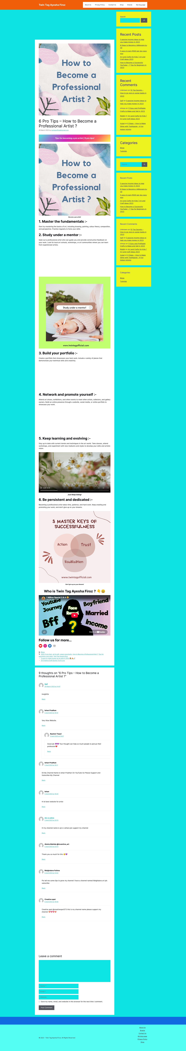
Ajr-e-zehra (49, 818)
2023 (42, 654)
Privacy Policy (100, 5)
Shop (122, 5)
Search (123, 17)
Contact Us (112, 5)
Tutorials (123, 151)
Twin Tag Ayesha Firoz (52, 4)
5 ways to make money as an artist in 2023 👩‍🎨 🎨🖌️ (58, 658)
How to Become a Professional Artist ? (85, 654)
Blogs (43, 652)
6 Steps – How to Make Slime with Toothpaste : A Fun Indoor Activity (133, 126)
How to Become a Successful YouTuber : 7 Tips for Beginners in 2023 (133, 65)
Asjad (122, 123)
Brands (129, 5)
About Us (88, 5)
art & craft (56, 654)
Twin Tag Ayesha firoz (60, 656)
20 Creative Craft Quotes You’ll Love (53, 660)
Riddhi (122, 116)
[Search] (144, 20)
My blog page (140, 5)
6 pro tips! (48, 654)
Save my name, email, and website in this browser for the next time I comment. (72, 1002)
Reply (43, 699)
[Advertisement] (74, 25)
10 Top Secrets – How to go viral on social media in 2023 (133, 93)
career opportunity (66, 654)
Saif (46, 684)
